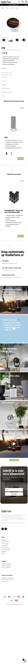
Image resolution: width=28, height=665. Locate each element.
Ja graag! (20, 333)
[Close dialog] (26, 325)
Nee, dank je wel (21, 336)
